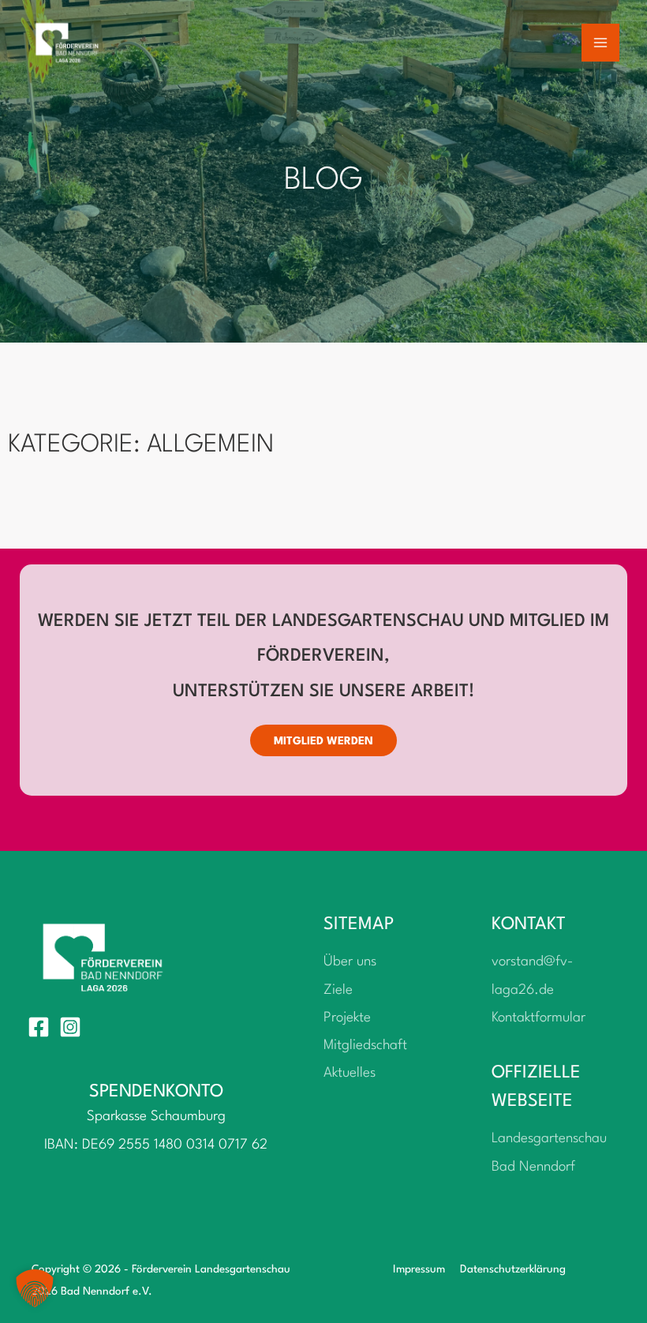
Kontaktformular (538, 1018)
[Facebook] (39, 1027)
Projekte (347, 1018)
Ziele (338, 990)
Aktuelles (350, 1073)
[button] (34, 1288)
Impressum (419, 1269)
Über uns (350, 962)
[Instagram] (70, 1027)
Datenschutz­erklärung (513, 1269)
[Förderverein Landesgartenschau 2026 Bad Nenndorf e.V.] (67, 42)
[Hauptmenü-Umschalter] (601, 43)
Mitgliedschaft (365, 1045)
